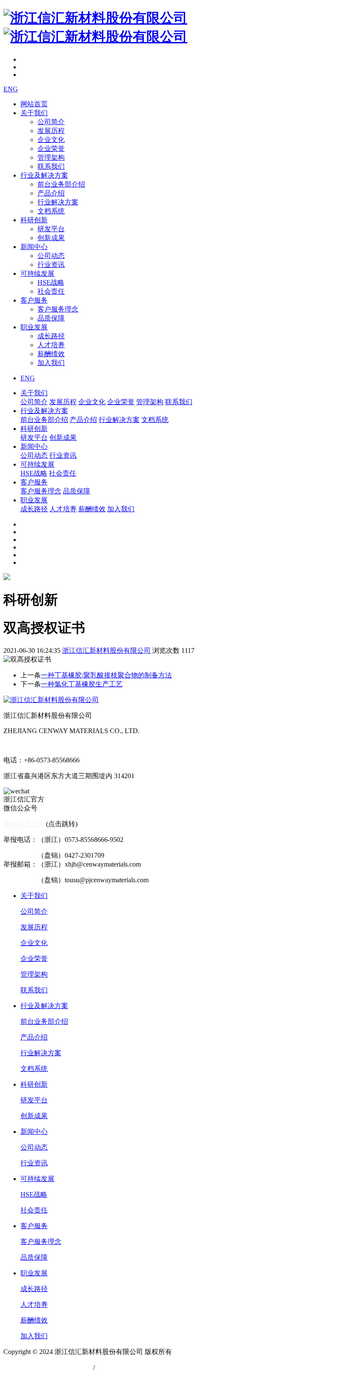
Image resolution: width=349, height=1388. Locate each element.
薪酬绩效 (51, 353)
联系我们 (51, 166)
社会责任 (51, 291)
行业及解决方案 (44, 175)
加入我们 (51, 362)
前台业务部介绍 (61, 184)
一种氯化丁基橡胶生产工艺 (82, 684)
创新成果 (51, 237)
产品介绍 (51, 193)
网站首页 (34, 104)
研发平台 (51, 228)
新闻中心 (34, 246)
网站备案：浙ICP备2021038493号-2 (55, 1376)
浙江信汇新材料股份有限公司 (106, 650)
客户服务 (34, 300)
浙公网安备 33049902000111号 (48, 1367)
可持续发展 (37, 273)
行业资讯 (51, 264)
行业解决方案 (57, 202)
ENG (10, 89)
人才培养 (51, 344)
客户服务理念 (57, 309)
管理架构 (51, 157)
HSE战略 (50, 282)
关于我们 (34, 112)
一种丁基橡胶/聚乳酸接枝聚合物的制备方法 (106, 675)
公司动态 (51, 255)
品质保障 (51, 318)
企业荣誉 (51, 148)
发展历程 (51, 130)
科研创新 (34, 220)
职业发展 (34, 327)
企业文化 (51, 139)
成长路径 (51, 336)
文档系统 (51, 211)
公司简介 (51, 121)
